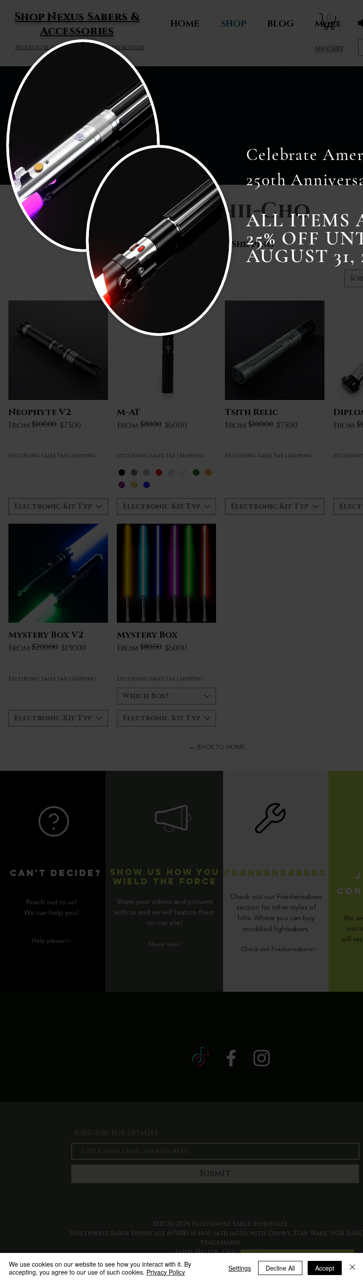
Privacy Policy (166, 1272)
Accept (324, 1268)
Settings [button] (239, 1268)
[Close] (352, 1268)
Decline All (280, 1268)
